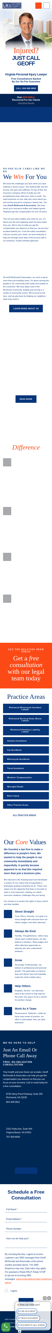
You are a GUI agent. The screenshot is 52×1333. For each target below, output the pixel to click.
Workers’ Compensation (19, 777)
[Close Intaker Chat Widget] (49, 1297)
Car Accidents (14, 750)
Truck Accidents (15, 768)
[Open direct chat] (45, 1297)
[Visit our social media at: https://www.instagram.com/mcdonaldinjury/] (26, 1171)
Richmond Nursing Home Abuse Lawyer (25, 719)
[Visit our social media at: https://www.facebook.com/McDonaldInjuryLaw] (17, 1171)
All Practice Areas (24, 815)
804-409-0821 (13, 1102)
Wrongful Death (15, 786)
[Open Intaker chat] (19, 1331)
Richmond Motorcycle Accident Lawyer (25, 708)
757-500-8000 (13, 1137)
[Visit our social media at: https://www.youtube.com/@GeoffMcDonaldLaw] (30, 1171)
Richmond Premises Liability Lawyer (25, 731)
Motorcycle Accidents (18, 759)
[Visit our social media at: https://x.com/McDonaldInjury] (21, 1171)
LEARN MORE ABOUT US (26, 308)
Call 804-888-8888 (26, 88)
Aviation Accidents (17, 741)
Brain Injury (13, 796)
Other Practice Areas (17, 805)
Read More (26, 399)
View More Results (26, 103)
